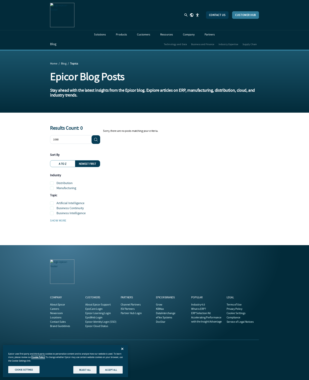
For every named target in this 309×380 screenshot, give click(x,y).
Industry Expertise (228, 44)
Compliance (234, 317)
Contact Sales (58, 322)
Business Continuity (70, 208)
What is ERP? (198, 309)
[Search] (96, 139)
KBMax (160, 309)
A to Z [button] (63, 164)
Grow (159, 304)
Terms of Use (234, 304)
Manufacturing (66, 188)
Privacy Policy (234, 309)
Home (53, 63)
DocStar (160, 322)
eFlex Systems (164, 317)
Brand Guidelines (60, 326)
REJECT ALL (85, 369)
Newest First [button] (87, 164)
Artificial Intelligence (70, 203)
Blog (53, 44)
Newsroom (56, 313)
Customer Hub (245, 15)
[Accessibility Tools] (197, 15)
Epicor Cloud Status (96, 326)
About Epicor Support (98, 304)
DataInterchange (165, 313)
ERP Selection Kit (201, 313)
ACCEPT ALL (111, 369)
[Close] (122, 349)
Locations (56, 317)
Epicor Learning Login (98, 313)
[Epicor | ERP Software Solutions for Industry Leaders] (62, 15)
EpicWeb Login (93, 317)
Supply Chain (249, 44)
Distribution (65, 183)
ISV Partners (128, 309)
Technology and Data (175, 44)
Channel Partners (131, 304)
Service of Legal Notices (240, 322)
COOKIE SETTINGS (24, 369)
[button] (75, 221)
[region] (65, 361)
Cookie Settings (236, 313)
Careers (54, 309)
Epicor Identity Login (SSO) (100, 322)
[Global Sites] (192, 15)
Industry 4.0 (198, 304)
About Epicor (57, 304)
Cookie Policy (38, 357)
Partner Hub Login (131, 313)
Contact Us (217, 15)
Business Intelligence (71, 213)
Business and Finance (202, 44)
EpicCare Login (94, 309)
